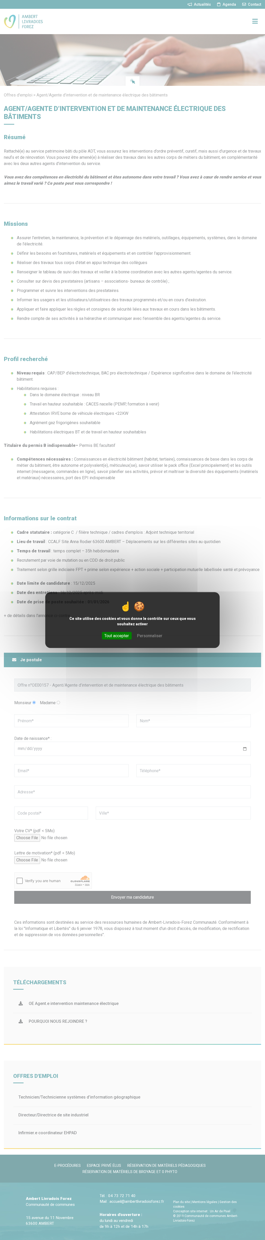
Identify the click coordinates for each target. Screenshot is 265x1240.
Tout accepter (116, 635)
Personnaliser (149, 635)
